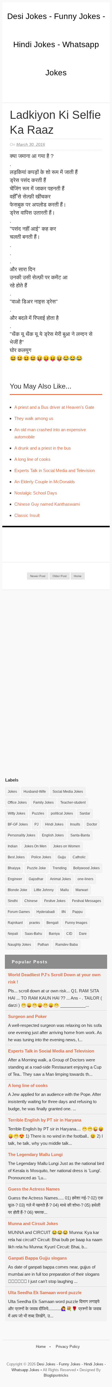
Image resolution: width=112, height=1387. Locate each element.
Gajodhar (36, 879)
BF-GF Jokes (18, 824)
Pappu (77, 912)
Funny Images (76, 923)
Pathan (43, 945)
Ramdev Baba (66, 945)
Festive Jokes (54, 901)
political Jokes (62, 813)
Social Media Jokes (68, 792)
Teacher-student (73, 803)
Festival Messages (86, 901)
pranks (34, 923)
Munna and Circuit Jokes (33, 1223)
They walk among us (33, 418)
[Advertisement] (48, 683)
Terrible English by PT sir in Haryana (44, 1119)
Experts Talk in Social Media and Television (54, 470)
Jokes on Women (66, 846)
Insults (75, 824)
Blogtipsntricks (56, 1375)
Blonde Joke (17, 890)
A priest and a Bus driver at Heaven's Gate (54, 407)
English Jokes (53, 835)
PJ (36, 824)
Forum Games (19, 912)
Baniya (54, 934)
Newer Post (37, 576)
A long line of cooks (32, 459)
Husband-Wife (35, 792)
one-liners (85, 879)
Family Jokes (43, 803)
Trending (60, 868)
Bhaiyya (14, 868)
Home (78, 576)
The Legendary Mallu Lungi (35, 1154)
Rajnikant (15, 923)
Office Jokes (17, 803)
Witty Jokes (16, 813)
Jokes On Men (35, 846)
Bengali (53, 923)
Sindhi (13, 901)
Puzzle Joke (36, 868)
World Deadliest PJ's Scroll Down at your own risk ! (54, 978)
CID (69, 934)
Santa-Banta (80, 835)
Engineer (15, 879)
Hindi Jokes (54, 824)
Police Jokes (41, 857)
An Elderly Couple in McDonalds (44, 481)
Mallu (64, 890)
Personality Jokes (21, 835)
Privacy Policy (68, 1346)
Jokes (12, 792)
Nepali (13, 934)
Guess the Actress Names (34, 1189)
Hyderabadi (45, 912)
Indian (13, 846)
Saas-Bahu (33, 934)
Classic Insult (27, 515)
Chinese (31, 901)
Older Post (60, 576)
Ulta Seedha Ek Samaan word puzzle (45, 1292)
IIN (63, 912)
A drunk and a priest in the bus (42, 448)
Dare (83, 934)
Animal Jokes (60, 879)
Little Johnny (44, 890)
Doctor (92, 824)
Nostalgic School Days (35, 492)
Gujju (62, 857)
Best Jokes (16, 857)
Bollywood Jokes (86, 868)
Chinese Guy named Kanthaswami (47, 504)
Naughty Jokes (19, 945)
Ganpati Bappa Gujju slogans (37, 1258)
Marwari (82, 890)
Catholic (79, 857)
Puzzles (38, 813)
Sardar (85, 813)
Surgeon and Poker (27, 1016)
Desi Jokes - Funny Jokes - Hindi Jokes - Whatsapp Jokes (56, 44)
